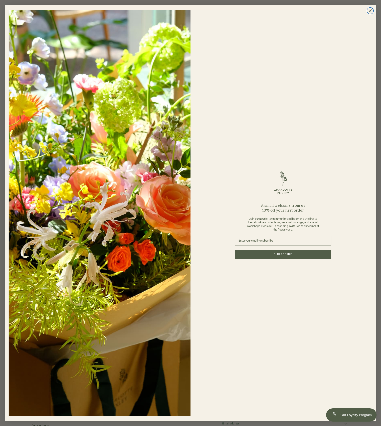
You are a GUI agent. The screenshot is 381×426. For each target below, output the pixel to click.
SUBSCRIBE (283, 254)
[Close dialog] (370, 11)
